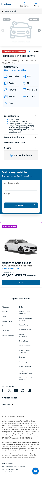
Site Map (22, 357)
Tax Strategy (23, 362)
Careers (4, 316)
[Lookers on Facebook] (2, 390)
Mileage (7, 193)
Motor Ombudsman (8, 335)
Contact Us (5, 326)
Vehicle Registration (12, 183)
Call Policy (5, 331)
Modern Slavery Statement (24, 351)
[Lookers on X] (9, 390)
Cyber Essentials (7, 321)
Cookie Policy (23, 325)
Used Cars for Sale (8, 472)
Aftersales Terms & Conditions (25, 379)
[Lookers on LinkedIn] (29, 390)
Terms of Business (25, 346)
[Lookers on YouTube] (15, 390)
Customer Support (25, 330)
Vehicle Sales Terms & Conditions (25, 319)
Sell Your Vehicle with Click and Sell (13, 467)
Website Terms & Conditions (24, 313)
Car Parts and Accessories (10, 469)
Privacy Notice (23, 341)
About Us (5, 312)
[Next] (39, 30)
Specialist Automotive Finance (25, 372)
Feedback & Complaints (23, 335)
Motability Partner (25, 366)
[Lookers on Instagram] (22, 390)
